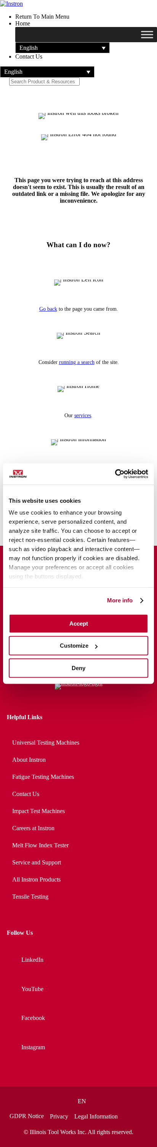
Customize (74, 645)
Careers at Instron (33, 828)
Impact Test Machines (38, 811)
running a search (77, 362)
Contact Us (25, 794)
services (82, 415)
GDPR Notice (27, 1116)
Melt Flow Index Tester (40, 845)
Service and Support (36, 862)
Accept (78, 623)
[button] (62, 47)
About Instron (29, 759)
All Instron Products (36, 879)
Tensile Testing (30, 896)
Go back (48, 309)
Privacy (59, 1117)
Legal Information (96, 1117)
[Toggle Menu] (147, 35)
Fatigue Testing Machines (43, 777)
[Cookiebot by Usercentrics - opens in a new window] (115, 474)
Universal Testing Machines (45, 742)
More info (120, 600)
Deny (78, 668)
